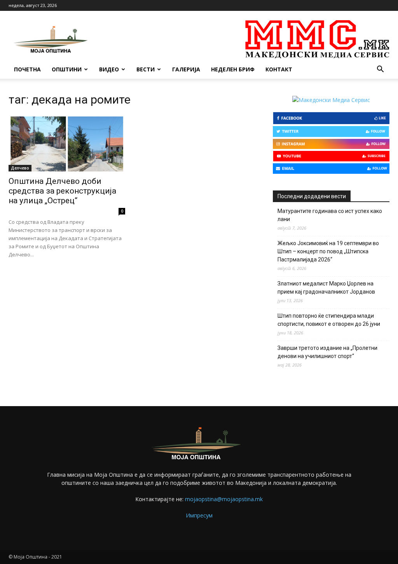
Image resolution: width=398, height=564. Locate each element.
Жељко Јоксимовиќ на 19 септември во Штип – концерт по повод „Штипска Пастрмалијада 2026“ (328, 251)
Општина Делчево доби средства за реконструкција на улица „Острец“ (62, 190)
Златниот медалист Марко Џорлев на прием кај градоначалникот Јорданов (326, 287)
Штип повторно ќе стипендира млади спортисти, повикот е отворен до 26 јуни (329, 320)
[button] (380, 70)
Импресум (199, 515)
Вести (145, 69)
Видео (109, 69)
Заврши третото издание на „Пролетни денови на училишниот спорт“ (327, 352)
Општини (67, 69)
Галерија (186, 69)
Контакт (278, 69)
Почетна (27, 69)
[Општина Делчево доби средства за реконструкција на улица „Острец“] (67, 142)
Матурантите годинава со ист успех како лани (330, 215)
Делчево (20, 168)
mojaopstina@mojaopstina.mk (224, 499)
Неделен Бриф (233, 69)
